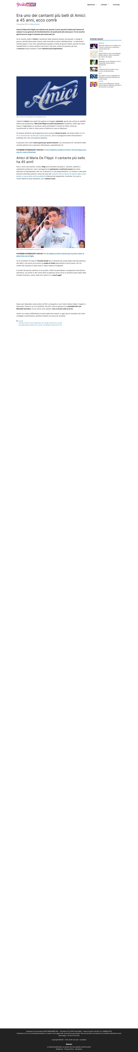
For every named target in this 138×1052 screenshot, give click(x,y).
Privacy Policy (69, 1049)
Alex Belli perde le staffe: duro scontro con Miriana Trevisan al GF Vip (40, 325)
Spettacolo (91, 5)
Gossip (21, 321)
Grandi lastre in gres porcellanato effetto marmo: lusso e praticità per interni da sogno (109, 55)
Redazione (59, 1049)
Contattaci (83, 1040)
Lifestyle (104, 5)
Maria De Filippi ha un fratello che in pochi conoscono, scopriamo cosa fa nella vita (109, 47)
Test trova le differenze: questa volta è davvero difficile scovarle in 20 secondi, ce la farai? (109, 85)
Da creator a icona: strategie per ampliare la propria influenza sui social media (109, 77)
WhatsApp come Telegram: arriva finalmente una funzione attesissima (109, 63)
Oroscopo (116, 5)
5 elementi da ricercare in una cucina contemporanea (108, 70)
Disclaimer (78, 1049)
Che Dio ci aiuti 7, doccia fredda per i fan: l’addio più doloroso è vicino (40, 323)
